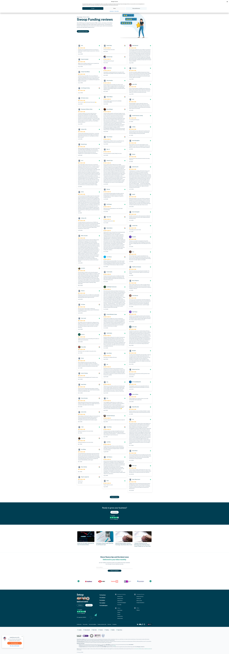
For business (103, 595)
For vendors (102, 602)
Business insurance (140, 596)
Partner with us (120, 616)
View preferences (136, 8)
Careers (118, 612)
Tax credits (119, 604)
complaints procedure (147, 648)
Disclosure (109, 624)
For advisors (102, 597)
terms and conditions (138, 648)
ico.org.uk (114, 645)
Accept (92, 8)
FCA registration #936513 (81, 617)
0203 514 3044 (82, 602)
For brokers (102, 600)
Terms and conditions (92, 624)
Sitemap (138, 610)
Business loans (120, 596)
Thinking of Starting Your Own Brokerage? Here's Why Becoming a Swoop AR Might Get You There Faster (142, 545)
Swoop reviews (120, 618)
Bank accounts (139, 600)
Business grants (120, 598)
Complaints (114, 624)
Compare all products (140, 602)
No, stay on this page (14, 645)
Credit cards (139, 598)
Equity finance (119, 600)
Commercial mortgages (121, 602)
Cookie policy (112, 11)
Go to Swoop (14, 643)
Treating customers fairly (101, 624)
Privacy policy (116, 11)
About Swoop (79, 17)
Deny (114, 8)
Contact (118, 614)
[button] (227, 1)
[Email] (114, 567)
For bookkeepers (103, 605)
